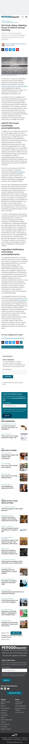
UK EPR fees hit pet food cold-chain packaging (9, 601)
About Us (17, 738)
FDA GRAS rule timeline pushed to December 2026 (9, 582)
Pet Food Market (6, 453)
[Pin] (17, 49)
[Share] (6, 49)
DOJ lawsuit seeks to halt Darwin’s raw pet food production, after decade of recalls (9, 541)
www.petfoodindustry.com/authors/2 (12, 338)
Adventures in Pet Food (8, 424)
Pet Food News (6, 463)
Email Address (7, 369)
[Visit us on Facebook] (2, 689)
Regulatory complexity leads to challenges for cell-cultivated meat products (9, 613)
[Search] (22, 16)
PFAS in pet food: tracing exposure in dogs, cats (9, 436)
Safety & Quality (6, 21)
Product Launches (7, 526)
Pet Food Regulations (10, 22)
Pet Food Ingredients (8, 579)
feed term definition (21, 300)
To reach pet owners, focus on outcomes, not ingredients (9, 427)
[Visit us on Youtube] (8, 689)
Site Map (24, 739)
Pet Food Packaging (7, 598)
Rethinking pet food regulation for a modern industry (9, 571)
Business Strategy (7, 515)
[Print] (2, 49)
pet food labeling (19, 172)
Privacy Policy (17, 739)
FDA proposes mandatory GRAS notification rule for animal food (11, 562)
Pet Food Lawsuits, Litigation (7, 538)
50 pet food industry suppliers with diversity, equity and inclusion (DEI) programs (9, 518)
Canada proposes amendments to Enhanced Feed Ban (12, 592)
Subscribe (4, 738)
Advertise (11, 738)
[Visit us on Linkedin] (5, 689)
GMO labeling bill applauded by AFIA (7, 487)
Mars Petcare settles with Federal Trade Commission (9, 456)
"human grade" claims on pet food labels (14, 86)
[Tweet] (13, 49)
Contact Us (25, 738)
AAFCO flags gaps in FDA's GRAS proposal (12, 509)
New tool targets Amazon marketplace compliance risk (9, 529)
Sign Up (7, 415)
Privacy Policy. (6, 412)
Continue (8, 376)
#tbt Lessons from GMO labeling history (9, 476)
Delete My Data (14, 693)
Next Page (16, 633)
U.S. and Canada (6, 620)
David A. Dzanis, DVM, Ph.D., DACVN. (15, 44)
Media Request (7, 739)
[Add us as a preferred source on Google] (21, 342)
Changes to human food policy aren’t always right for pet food (9, 624)
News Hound (5, 548)
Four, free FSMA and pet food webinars (9, 466)
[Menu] (26, 16)
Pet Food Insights (6, 568)
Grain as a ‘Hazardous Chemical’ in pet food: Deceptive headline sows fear (9, 552)
